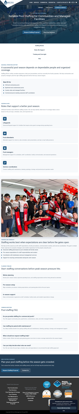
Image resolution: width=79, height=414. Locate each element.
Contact (40, 7)
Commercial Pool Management (13, 399)
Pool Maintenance (13, 396)
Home (31, 2)
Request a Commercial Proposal (13, 403)
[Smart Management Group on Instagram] (73, 2)
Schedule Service (60, 7)
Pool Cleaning (13, 394)
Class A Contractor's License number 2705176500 (31, 393)
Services (36, 2)
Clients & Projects (62, 2)
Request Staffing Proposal (31, 32)
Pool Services (13, 390)
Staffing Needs (39, 45)
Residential (52, 2)
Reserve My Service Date (63, 408)
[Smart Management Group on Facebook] (69, 2)
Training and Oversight (39, 54)
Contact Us (25, 370)
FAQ (39, 58)
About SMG (30, 398)
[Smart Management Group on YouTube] (76, 2)
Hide (64, 410)
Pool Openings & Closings (13, 392)
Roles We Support (39, 50)
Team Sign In (49, 7)
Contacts (30, 400)
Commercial (43, 2)
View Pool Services (49, 32)
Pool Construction (13, 388)
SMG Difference (30, 396)
